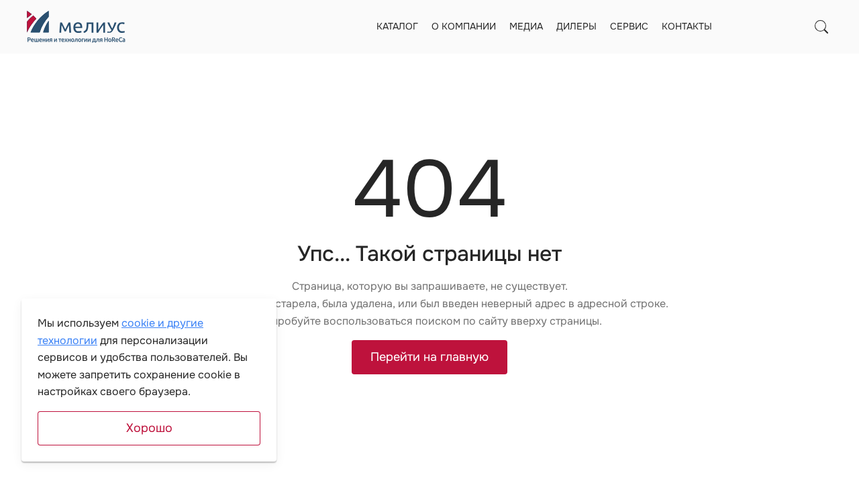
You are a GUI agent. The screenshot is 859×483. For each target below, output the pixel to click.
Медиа (526, 26)
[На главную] (76, 27)
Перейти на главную (429, 357)
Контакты (687, 26)
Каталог (397, 26)
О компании (464, 26)
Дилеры (576, 26)
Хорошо (149, 428)
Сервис (629, 26)
